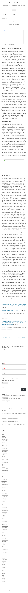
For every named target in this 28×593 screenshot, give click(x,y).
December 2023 (5, 439)
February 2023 (4, 443)
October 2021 (4, 451)
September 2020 (5, 462)
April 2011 (3, 533)
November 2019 (5, 470)
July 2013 (3, 501)
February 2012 (4, 521)
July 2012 (3, 515)
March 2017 (4, 487)
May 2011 (3, 532)
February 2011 (4, 537)
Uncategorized (4, 581)
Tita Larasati (14, 3)
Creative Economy (5, 562)
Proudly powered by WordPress (7, 590)
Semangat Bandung (5, 401)
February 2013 (4, 507)
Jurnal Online (4, 421)
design (12, 327)
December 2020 (5, 459)
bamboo (3, 558)
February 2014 (4, 496)
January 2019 (4, 481)
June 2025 (3, 431)
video (3, 582)
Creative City (4, 561)
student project (21, 327)
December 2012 (5, 510)
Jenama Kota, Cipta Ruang (13, 418)
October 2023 (4, 440)
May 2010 (3, 544)
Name (3, 363)
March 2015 (4, 490)
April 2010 (3, 546)
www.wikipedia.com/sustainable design (10, 310)
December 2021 (5, 450)
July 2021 (3, 454)
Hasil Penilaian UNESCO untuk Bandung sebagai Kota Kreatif (13, 395)
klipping (3, 573)
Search (3, 387)
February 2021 (4, 457)
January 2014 (4, 498)
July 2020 (3, 464)
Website (3, 373)
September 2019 (5, 471)
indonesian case (5, 572)
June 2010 (3, 543)
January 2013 (4, 509)
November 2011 (5, 526)
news (3, 576)
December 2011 (5, 524)
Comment (4, 349)
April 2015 (3, 488)
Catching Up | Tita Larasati (7, 424)
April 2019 (3, 476)
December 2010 (5, 540)
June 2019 (3, 473)
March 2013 (4, 505)
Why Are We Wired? (21, 337)
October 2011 (4, 527)
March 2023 (4, 442)
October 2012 (4, 512)
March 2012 (4, 519)
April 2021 (3, 456)
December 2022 (5, 445)
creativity (3, 564)
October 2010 (4, 541)
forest (3, 568)
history (3, 570)
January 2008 (4, 552)
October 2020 (4, 460)
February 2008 (4, 550)
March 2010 (4, 547)
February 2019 (4, 479)
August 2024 (4, 434)
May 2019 (3, 474)
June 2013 (3, 502)
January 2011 (4, 538)
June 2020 (3, 465)
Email (3, 368)
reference (3, 578)
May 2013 (3, 504)
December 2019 (5, 468)
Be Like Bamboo (5, 397)
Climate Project (4, 559)
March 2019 (4, 478)
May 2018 (3, 482)
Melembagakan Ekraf (6, 400)
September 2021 (5, 453)
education (16, 327)
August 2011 (4, 530)
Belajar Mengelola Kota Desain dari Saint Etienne (11, 398)
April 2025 (3, 433)
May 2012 (3, 518)
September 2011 (5, 529)
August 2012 (4, 513)
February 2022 (4, 448)
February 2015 (4, 492)
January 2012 (4, 523)
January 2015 (4, 493)
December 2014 (5, 495)
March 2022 (4, 447)
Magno (3, 575)
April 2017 (3, 485)
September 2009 (5, 549)
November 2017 (5, 484)
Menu (14, 10)
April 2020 (3, 467)
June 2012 (3, 516)
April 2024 (3, 436)
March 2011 (4, 535)
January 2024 (4, 437)
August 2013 (4, 499)
